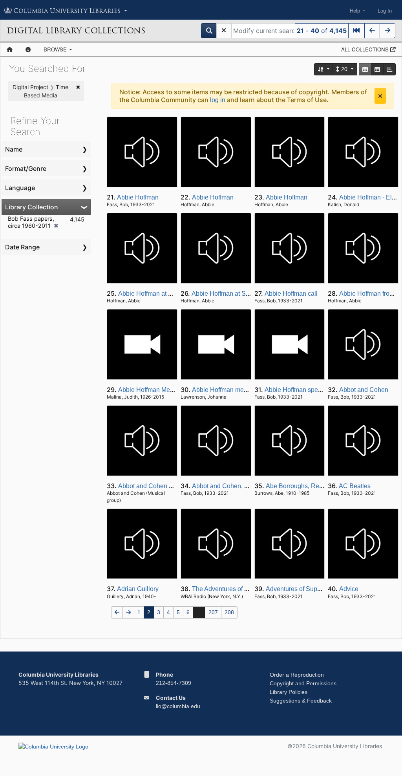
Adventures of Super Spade (304, 589)
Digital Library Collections (76, 30)
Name (13, 149)
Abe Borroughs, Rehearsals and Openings (325, 486)
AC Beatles (355, 486)
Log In (385, 11)
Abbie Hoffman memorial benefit (236, 389)
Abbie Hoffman (138, 197)
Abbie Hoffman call (291, 293)
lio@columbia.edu (178, 706)
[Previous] (372, 30)
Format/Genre (25, 168)
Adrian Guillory (138, 589)
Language (20, 188)
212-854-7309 (173, 683)
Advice (348, 589)
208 (229, 612)
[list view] (377, 69)
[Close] (380, 96)
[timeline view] (389, 69)
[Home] (9, 49)
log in (217, 100)
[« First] (356, 30)
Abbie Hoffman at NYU (150, 293)
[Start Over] (223, 30)
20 (344, 69)
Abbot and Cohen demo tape (158, 486)
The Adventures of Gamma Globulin (241, 589)
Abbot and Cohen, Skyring (228, 486)
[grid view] (365, 69)
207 (213, 612)
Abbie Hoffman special (296, 389)
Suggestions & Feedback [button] (301, 700)
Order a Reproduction (297, 675)
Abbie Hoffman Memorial (152, 389)
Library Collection (31, 207)
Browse (56, 49)
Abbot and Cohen (363, 389)
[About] (28, 49)
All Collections (365, 49)
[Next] (387, 30)
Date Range (22, 247)
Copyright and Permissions (303, 683)
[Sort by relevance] (324, 69)
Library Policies (288, 692)
